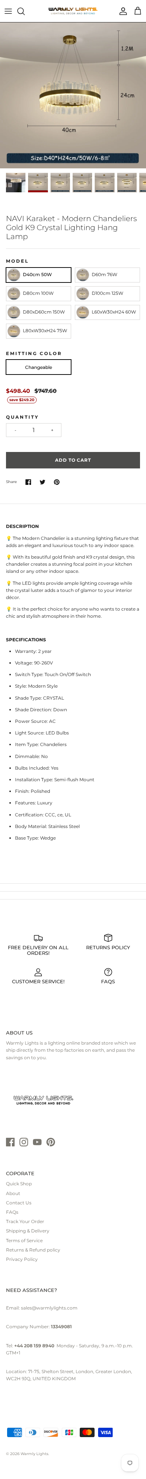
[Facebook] (10, 1142)
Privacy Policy (22, 1259)
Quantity (22, 417)
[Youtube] (37, 1142)
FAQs (12, 1212)
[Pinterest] (50, 1142)
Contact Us (18, 1202)
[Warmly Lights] (73, 11)
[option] (73, 95)
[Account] (121, 11)
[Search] (24, 11)
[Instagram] (23, 1142)
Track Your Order (25, 1221)
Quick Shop (19, 1183)
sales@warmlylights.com (49, 1308)
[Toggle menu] (8, 11)
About (13, 1193)
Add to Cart (73, 460)
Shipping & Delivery (27, 1231)
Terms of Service (24, 1240)
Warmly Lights (34, 1453)
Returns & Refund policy (33, 1250)
